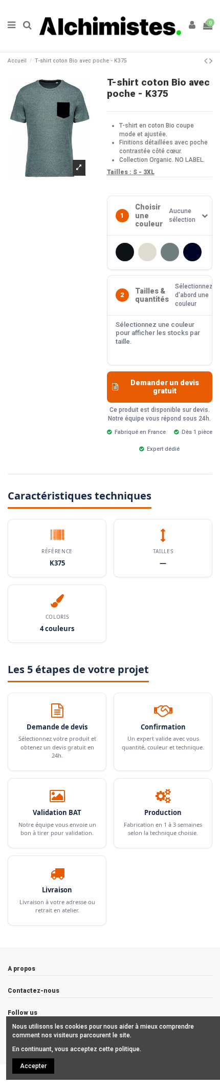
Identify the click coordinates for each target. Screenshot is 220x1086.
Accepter (33, 1066)
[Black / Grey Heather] (125, 252)
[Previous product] (206, 60)
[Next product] (210, 60)
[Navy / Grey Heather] (192, 252)
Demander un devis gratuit (164, 387)
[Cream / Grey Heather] (147, 252)
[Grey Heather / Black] (170, 252)
